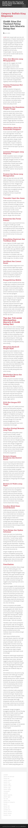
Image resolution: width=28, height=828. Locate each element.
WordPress (23, 826)
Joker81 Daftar (7, 789)
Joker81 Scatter (7, 785)
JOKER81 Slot (7, 809)
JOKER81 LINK (7, 815)
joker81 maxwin (8, 780)
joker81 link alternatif (9, 776)
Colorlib (13, 826)
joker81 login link (8, 795)
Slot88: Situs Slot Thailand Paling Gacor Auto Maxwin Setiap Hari (14, 25)
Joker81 (5, 804)
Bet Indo (6, 798)
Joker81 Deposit (8, 811)
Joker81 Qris (7, 808)
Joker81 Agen (7, 797)
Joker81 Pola (7, 800)
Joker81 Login (7, 784)
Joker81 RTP (7, 782)
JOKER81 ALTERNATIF (9, 802)
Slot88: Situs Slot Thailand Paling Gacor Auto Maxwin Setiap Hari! (13, 2)
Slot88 (4, 37)
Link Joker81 (7, 791)
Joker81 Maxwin (8, 813)
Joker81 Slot (7, 806)
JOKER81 (6, 775)
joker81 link (6, 778)
